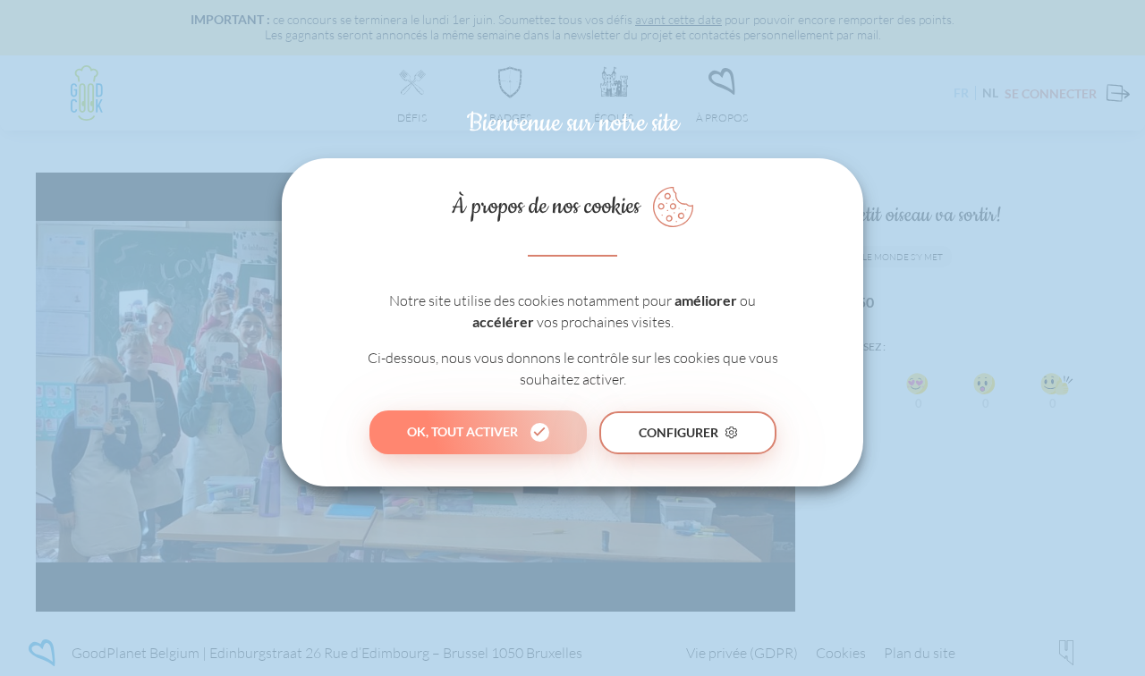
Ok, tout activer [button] (462, 431)
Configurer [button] (678, 431)
